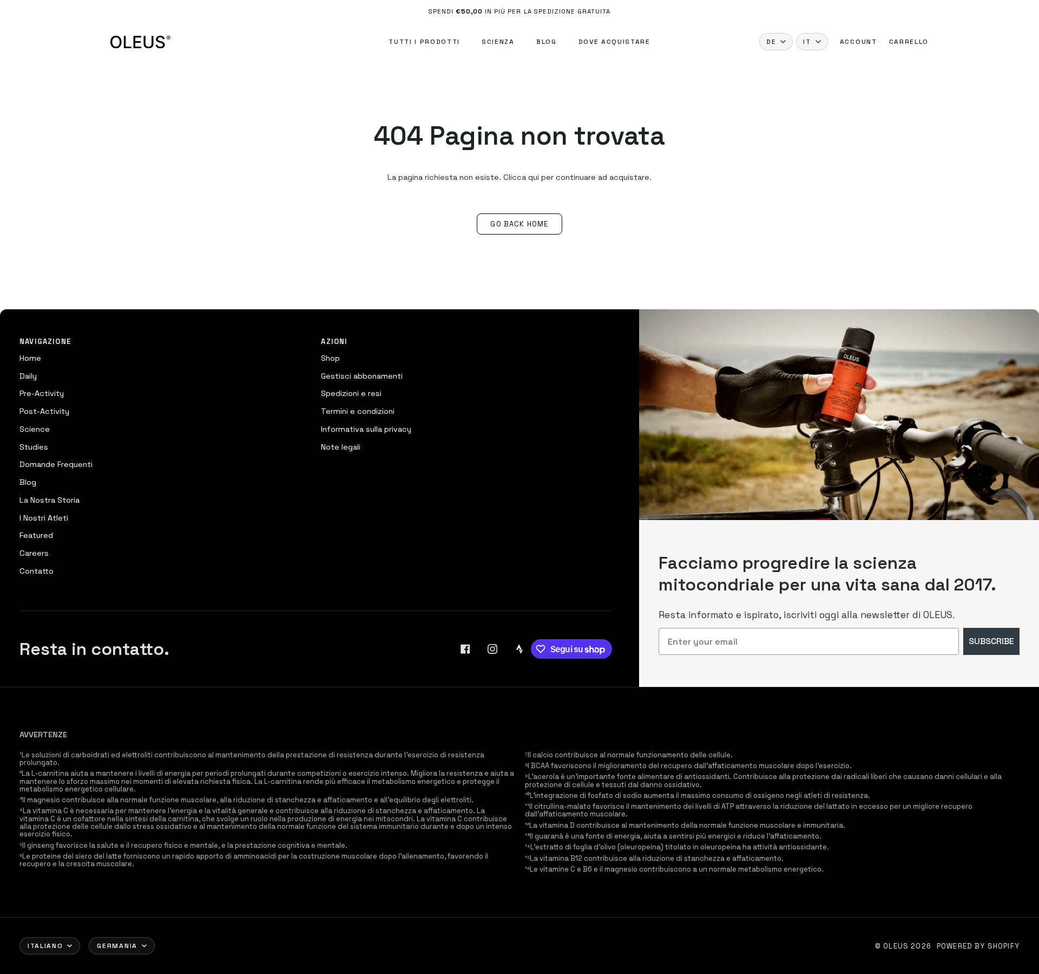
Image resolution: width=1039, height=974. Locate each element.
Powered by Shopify (978, 946)
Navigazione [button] (45, 341)
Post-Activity (44, 411)
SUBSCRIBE (991, 641)
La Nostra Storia (49, 500)
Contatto (36, 571)
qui (533, 177)
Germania (117, 945)
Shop (330, 358)
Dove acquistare (614, 41)
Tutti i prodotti (424, 41)
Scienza (498, 41)
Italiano (45, 945)
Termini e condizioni (357, 411)
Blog (546, 41)
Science (34, 429)
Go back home (519, 224)
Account (858, 41)
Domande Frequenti (56, 464)
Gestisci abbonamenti (362, 376)
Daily (28, 376)
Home (30, 358)
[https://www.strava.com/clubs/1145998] (519, 649)
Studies (33, 447)
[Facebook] (465, 649)
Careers (34, 553)
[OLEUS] (140, 42)
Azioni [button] (334, 341)
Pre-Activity (41, 393)
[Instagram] (492, 649)
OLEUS (896, 946)
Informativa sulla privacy (366, 429)
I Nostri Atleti (43, 518)
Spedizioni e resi (351, 393)
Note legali (340, 447)
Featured (36, 535)
